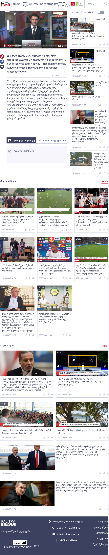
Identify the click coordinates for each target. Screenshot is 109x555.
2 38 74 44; (62, 527)
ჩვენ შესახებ (100, 544)
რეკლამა (102, 538)
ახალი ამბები (25, 4)
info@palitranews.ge (68, 534)
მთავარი (17, 3)
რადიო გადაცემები (64, 4)
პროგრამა (46, 3)
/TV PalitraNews (68, 540)
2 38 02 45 (74, 527)
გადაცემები (35, 3)
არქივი (54, 3)
